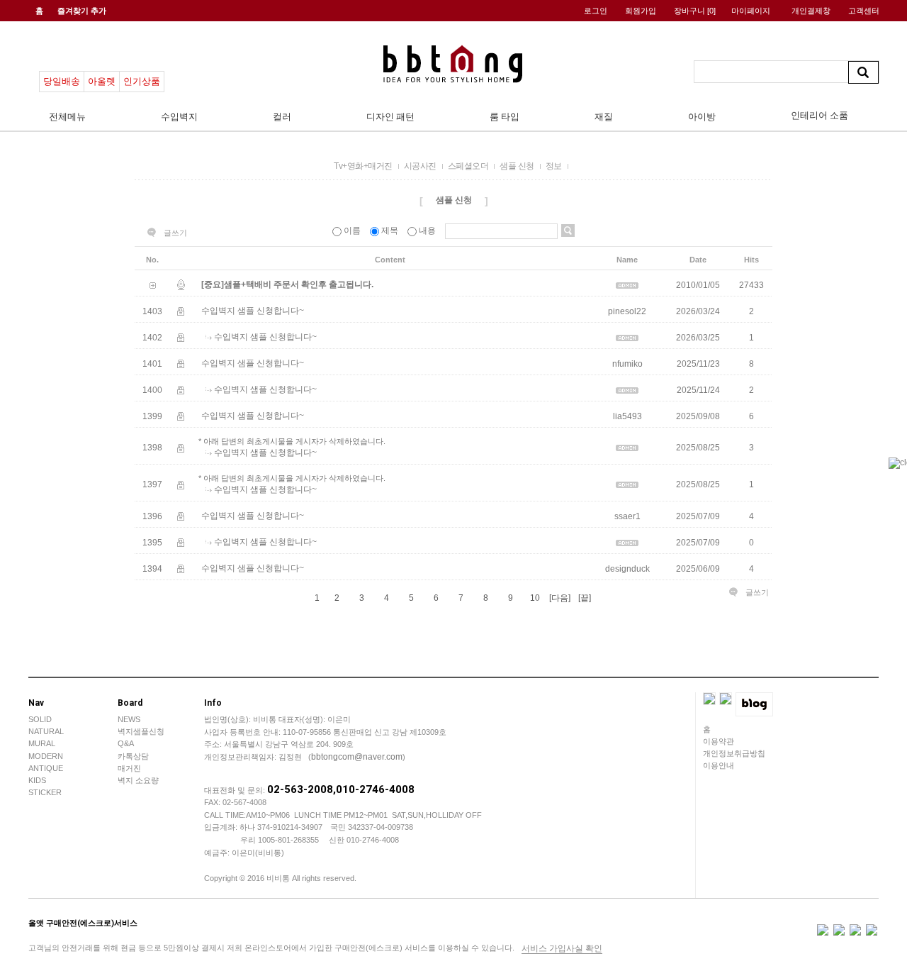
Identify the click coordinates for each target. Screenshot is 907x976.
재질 (604, 116)
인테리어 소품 (819, 115)
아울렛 (102, 81)
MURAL (41, 743)
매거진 (129, 768)
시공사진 (420, 166)
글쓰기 (175, 232)
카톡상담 (133, 756)
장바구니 (695, 10)
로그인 (595, 10)
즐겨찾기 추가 (81, 10)
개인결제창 (810, 10)
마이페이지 (750, 10)
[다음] (559, 598)
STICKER (45, 792)
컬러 (282, 116)
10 (535, 598)
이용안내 (718, 765)
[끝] (584, 598)
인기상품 (141, 81)
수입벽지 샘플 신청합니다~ (252, 311)
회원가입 (640, 10)
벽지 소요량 (138, 780)
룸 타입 (504, 116)
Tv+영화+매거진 (363, 166)
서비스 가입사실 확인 (562, 948)
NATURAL (46, 731)
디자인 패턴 (390, 116)
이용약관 (718, 741)
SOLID (40, 719)
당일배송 (61, 81)
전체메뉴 (67, 116)
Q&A (126, 743)
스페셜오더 (468, 166)
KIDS (37, 780)
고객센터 (863, 10)
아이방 (702, 116)
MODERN (45, 756)
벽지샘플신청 (141, 731)
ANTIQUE (45, 768)
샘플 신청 (517, 166)
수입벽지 (179, 116)
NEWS (129, 719)
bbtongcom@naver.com (356, 757)
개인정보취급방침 (734, 753)
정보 (554, 166)
